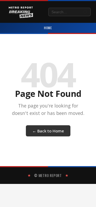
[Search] (85, 12)
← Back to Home (48, 130)
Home (48, 27)
